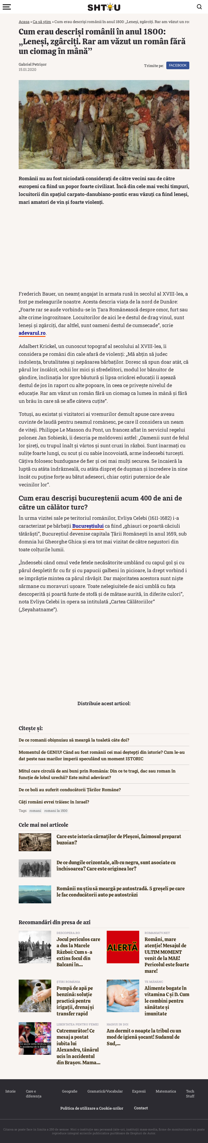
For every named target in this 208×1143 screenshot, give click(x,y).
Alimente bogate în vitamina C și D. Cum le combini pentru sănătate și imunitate (167, 1001)
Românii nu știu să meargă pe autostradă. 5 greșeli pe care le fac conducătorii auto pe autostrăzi (121, 891)
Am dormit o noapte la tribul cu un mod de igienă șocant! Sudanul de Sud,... (144, 1037)
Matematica (165, 1091)
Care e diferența (33, 1093)
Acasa (24, 21)
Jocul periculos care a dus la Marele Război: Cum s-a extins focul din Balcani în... (78, 952)
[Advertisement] (104, 249)
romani (35, 810)
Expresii (138, 1091)
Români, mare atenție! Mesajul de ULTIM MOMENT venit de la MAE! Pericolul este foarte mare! (167, 955)
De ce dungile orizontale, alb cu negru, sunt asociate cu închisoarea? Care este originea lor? (116, 865)
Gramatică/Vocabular (104, 1091)
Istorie (10, 1091)
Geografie (69, 1091)
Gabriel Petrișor (33, 64)
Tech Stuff (190, 1093)
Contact (141, 1107)
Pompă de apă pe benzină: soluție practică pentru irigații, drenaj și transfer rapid (75, 1001)
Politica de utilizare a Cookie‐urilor (91, 1108)
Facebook (178, 65)
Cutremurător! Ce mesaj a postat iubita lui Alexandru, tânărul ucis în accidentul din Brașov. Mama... (78, 1047)
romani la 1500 (55, 810)
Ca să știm (42, 21)
